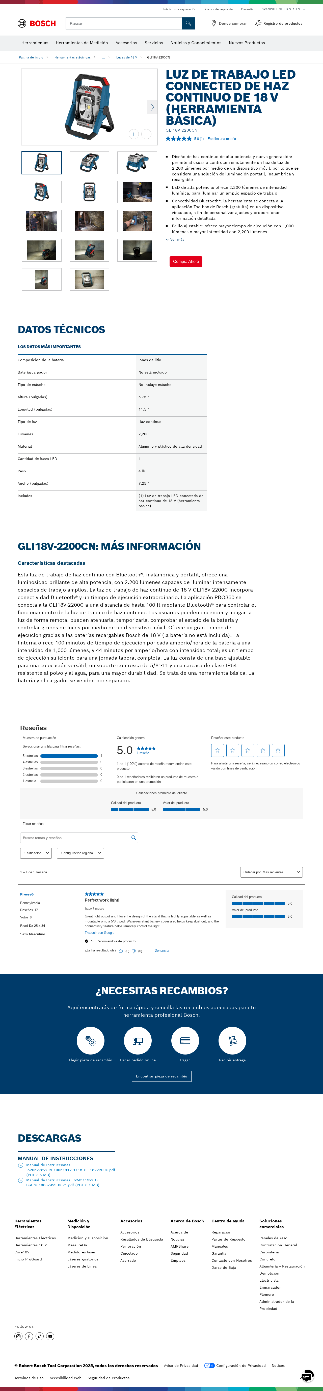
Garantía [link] (218, 1253)
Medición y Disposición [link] (79, 1223)
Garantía (247, 9)
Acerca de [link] (179, 1232)
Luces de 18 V (126, 57)
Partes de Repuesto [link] (228, 1239)
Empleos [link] (178, 1260)
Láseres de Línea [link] (82, 1266)
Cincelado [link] (129, 1253)
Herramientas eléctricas (73, 57)
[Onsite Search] (188, 23)
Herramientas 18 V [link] (30, 1245)
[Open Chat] (308, 1376)
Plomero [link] (266, 1294)
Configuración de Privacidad (241, 1365)
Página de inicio (31, 57)
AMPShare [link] (180, 1246)
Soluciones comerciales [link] (271, 1223)
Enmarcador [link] (270, 1287)
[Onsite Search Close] (178, 23)
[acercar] (134, 134)
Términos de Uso (29, 1378)
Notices (278, 1365)
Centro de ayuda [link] (228, 1221)
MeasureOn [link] (77, 1245)
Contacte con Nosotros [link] (231, 1260)
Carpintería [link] (269, 1252)
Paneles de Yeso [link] (273, 1238)
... (103, 57)
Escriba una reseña (222, 139)
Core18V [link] (21, 1252)
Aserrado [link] (128, 1260)
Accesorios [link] (131, 1221)
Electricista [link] (269, 1280)
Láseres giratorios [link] (82, 1259)
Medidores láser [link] (81, 1252)
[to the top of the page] (315, 1361)
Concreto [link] (267, 1259)
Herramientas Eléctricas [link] (27, 1223)
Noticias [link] (177, 1239)
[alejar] (146, 134)
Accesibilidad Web (66, 1378)
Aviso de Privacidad (181, 1365)
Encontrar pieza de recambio (161, 1076)
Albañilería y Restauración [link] (282, 1266)
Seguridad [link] (179, 1253)
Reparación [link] (221, 1232)
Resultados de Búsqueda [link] (141, 1239)
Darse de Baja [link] (223, 1267)
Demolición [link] (269, 1273)
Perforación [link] (130, 1246)
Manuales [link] (219, 1246)
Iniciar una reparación (179, 9)
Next (152, 107)
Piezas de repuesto (218, 9)
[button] (186, 261)
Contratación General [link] (278, 1245)
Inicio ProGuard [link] (28, 1259)
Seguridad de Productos (108, 1378)
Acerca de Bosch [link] (187, 1221)
